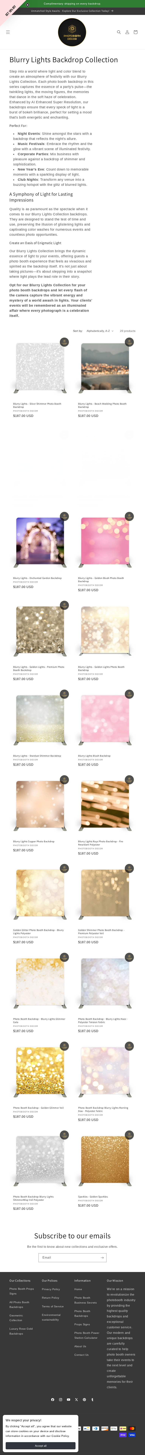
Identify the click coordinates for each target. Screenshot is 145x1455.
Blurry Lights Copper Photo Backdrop (34, 841)
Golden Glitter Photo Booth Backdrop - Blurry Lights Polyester (38, 932)
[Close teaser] (27, 5)
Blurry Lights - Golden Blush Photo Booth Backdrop (101, 580)
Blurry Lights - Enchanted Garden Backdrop (37, 578)
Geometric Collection (16, 1318)
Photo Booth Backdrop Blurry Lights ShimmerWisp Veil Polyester (33, 1198)
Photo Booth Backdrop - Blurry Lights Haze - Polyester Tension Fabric (103, 1021)
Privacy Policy (51, 1289)
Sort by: (78, 330)
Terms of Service (53, 1306)
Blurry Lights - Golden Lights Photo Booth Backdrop (101, 668)
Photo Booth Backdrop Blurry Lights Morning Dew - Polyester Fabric (103, 1109)
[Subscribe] (102, 1257)
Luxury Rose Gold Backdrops (21, 1331)
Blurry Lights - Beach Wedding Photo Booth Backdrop (102, 405)
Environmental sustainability (51, 1317)
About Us (80, 1346)
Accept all (40, 1445)
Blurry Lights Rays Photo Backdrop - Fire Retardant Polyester (100, 843)
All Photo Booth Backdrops (19, 1304)
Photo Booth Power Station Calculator (86, 1335)
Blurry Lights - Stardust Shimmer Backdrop (37, 755)
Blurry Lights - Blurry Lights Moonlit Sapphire (38, 496)
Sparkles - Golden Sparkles (93, 1196)
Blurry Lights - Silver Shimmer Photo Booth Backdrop (37, 405)
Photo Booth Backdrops (82, 1313)
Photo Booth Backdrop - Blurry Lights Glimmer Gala (39, 1021)
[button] (8, 32)
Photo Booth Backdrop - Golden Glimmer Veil (38, 1107)
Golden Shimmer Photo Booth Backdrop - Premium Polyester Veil (101, 932)
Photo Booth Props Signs (21, 1291)
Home (78, 1289)
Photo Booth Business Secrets (85, 1300)
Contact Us (81, 1354)
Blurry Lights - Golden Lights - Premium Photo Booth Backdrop (38, 668)
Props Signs (82, 1324)
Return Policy (50, 1297)
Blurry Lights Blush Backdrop (94, 755)
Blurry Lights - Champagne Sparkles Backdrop (104, 496)
